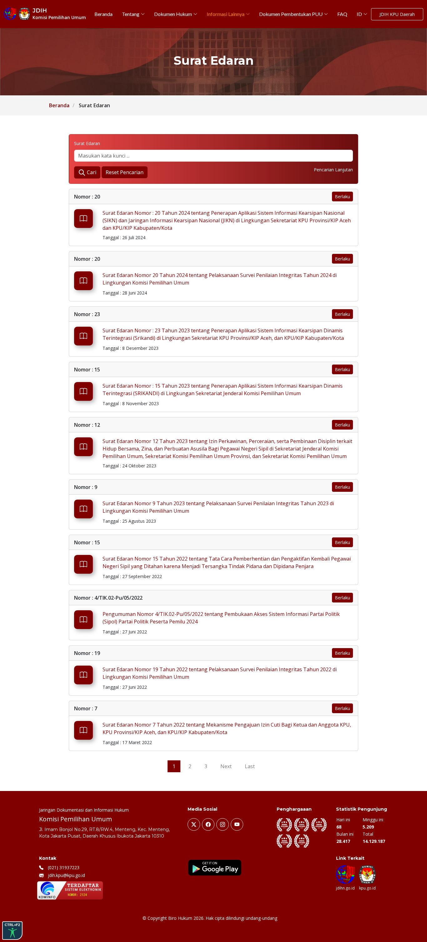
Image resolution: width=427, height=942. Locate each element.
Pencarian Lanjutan (333, 170)
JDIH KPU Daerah (397, 14)
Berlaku (342, 196)
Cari (91, 172)
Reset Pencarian (124, 172)
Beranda (59, 105)
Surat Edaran (87, 143)
